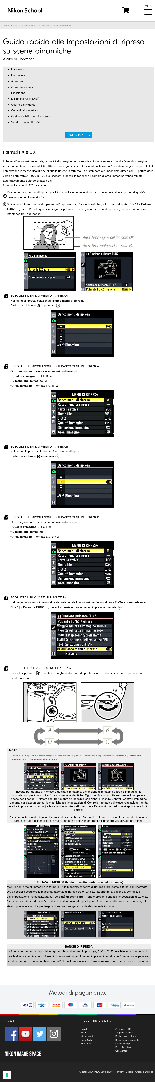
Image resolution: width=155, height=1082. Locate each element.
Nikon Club (86, 1040)
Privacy (120, 1071)
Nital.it (84, 1029)
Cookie (129, 1071)
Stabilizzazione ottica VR (26, 122)
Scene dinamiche (40, 25)
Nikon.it (84, 1032)
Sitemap (149, 1071)
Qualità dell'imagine (23, 104)
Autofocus (17, 81)
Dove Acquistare (124, 1047)
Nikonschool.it (10, 25)
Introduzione (18, 69)
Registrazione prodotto (127, 1040)
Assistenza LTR (123, 1029)
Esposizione (18, 93)
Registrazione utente (125, 1036)
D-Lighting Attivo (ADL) (25, 99)
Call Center (121, 1050)
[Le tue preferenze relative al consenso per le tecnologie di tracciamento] (7, 1075)
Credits (138, 1071)
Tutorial (24, 25)
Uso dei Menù (19, 75)
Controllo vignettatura (24, 110)
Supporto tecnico (124, 1032)
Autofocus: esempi (22, 87)
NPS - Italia (86, 1043)
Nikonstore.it (87, 1036)
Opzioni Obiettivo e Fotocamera (30, 116)
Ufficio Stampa (123, 1043)
